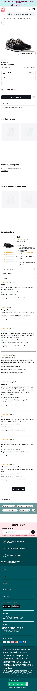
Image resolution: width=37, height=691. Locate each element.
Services (5, 576)
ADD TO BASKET (16, 97)
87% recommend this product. (27, 263)
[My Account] (29, 9)
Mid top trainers (24, 510)
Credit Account (7, 589)
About (4, 569)
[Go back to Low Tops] (3, 23)
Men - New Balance (9, 506)
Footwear (9, 18)
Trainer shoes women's (10, 510)
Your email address (8, 528)
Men (4, 18)
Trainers (14, 18)
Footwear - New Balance (25, 506)
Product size (26, 257)
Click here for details (26, 649)
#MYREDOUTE (6, 596)
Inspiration (6, 583)
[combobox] (18, 269)
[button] (33, 9)
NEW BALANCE (5, 62)
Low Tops (20, 18)
